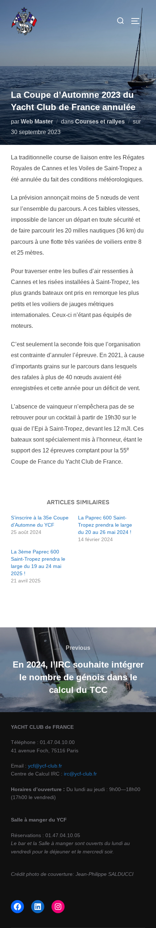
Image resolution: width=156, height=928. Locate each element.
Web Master (37, 121)
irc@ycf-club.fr (80, 774)
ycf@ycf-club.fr (45, 766)
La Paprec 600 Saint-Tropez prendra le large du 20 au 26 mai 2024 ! (105, 525)
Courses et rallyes (100, 121)
